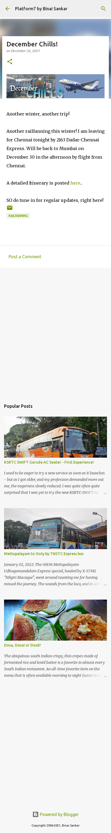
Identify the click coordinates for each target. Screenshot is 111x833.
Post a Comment (25, 256)
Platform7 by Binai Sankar (41, 8)
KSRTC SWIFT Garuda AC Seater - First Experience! (49, 462)
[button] (9, 62)
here (75, 183)
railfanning (18, 215)
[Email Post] (9, 210)
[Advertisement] (55, 331)
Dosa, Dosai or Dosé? (22, 645)
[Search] (103, 8)
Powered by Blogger (59, 814)
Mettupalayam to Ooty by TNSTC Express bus (44, 554)
